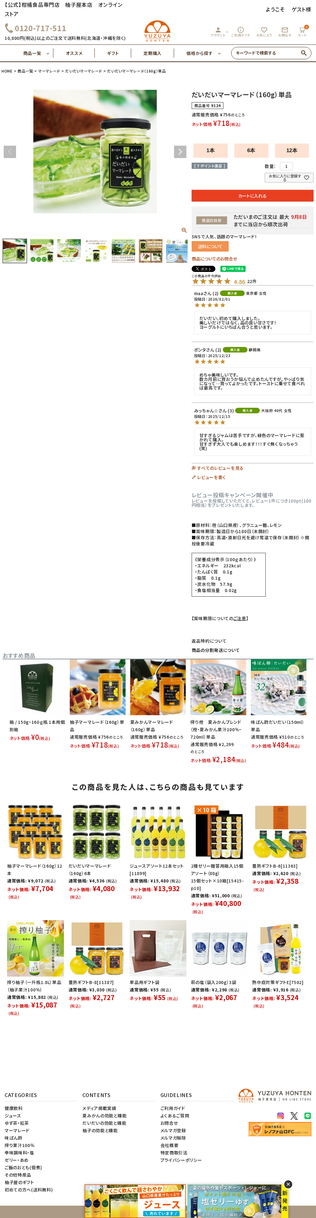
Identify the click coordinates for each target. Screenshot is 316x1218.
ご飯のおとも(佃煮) (23, 1167)
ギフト (113, 53)
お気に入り (264, 31)
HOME (7, 70)
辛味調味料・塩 (19, 1152)
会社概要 (169, 1145)
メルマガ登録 (173, 1130)
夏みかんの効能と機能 (104, 1115)
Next (180, 152)
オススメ (74, 53)
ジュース (13, 1115)
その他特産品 (18, 1175)
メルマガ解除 (173, 1138)
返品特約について (209, 641)
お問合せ (285, 31)
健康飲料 (14, 1108)
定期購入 (152, 53)
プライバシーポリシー (181, 1160)
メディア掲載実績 (99, 1108)
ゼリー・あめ (17, 1160)
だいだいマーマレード (83, 70)
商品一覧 (32, 53)
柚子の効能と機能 (100, 1130)
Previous (10, 152)
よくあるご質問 (174, 1115)
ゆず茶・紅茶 (17, 1123)
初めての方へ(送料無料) (29, 1190)
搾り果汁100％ (20, 1145)
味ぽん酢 (14, 1138)
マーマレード (49, 70)
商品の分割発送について (216, 650)
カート (303, 31)
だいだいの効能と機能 (104, 1123)
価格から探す (199, 53)
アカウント (218, 31)
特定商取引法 (174, 1152)
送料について (210, 246)
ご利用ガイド (240, 31)
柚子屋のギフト (19, 1182)
